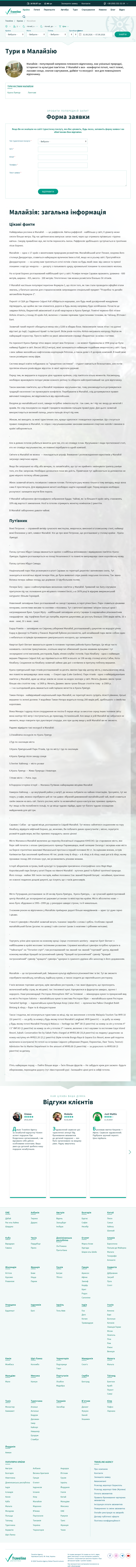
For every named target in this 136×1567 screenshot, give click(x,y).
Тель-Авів (60, 1310)
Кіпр (35, 1496)
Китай (63, 1496)
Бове (33, 1273)
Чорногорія (38, 1529)
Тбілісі (59, 1277)
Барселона (112, 1243)
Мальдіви (65, 1501)
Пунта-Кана (61, 1250)
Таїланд (9, 1520)
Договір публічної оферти (106, 1516)
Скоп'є (85, 1364)
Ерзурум (34, 1435)
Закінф (85, 1281)
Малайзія (37, 1501)
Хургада (85, 1247)
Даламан (35, 1419)
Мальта (110, 1364)
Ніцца (33, 1277)
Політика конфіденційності (107, 1520)
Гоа (83, 1310)
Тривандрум (87, 1322)
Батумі (59, 1273)
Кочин (85, 1318)
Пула (109, 1281)
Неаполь (111, 1335)
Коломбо (35, 1364)
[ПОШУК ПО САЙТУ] (24, 16)
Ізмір (33, 1423)
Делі (84, 1314)
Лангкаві (32, 92)
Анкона (110, 1310)
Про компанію (101, 1469)
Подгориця (61, 1364)
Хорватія (9, 1529)
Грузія (63, 1477)
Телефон (13, 165)
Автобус (65, 9)
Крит (84, 1289)
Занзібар (60, 1406)
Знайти (123, 34)
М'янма (36, 1511)
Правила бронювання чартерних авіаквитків (109, 1499)
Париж (34, 1281)
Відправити (48, 191)
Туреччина (10, 1525)
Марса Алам (87, 1243)
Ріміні (109, 1347)
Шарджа (9, 1226)
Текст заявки (15, 172)
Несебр (85, 1226)
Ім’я (11, 149)
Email (12, 157)
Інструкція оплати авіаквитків (108, 1504)
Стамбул (35, 1439)
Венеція (110, 1351)
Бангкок (111, 1381)
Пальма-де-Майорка (116, 1247)
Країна (8, 30)
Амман (8, 1452)
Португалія (38, 1515)
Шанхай (110, 1230)
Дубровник (112, 1273)
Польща (9, 1515)
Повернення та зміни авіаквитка (109, 1508)
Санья (110, 1222)
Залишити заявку (69, 3)
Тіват (58, 1368)
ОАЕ (62, 1511)
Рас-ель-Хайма (12, 1222)
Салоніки (86, 1297)
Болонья (111, 1318)
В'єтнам (64, 1473)
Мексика (65, 1506)
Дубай (8, 1218)
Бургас (85, 1218)
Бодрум (34, 1415)
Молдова (9, 1511)
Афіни (84, 1277)
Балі (33, 1310)
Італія (63, 1492)
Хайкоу (110, 1226)
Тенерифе (112, 1255)
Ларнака (111, 1411)
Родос (84, 1293)
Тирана (34, 1218)
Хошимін (86, 1419)
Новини (103, 9)
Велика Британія (41, 1473)
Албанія (36, 1468)
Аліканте (111, 1260)
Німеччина (10, 1477)
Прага (33, 1247)
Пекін (109, 1218)
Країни (26, 9)
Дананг (85, 1406)
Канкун (34, 1381)
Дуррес (34, 1222)
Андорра (65, 1468)
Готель (50, 30)
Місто (29, 30)
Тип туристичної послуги (20, 141)
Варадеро (9, 1243)
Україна (36, 1525)
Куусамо (9, 1277)
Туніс (63, 1520)
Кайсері (34, 1427)
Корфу (85, 1285)
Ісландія (9, 1492)
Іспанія (36, 1492)
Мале (7, 1381)
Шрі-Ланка (10, 1534)
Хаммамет (9, 1411)
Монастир (10, 1406)
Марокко (37, 1506)
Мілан (110, 1331)
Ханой (84, 1415)
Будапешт (9, 1310)
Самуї (109, 1393)
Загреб (110, 1277)
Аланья (34, 1406)
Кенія (7, 1496)
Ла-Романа (61, 1246)
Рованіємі (9, 1281)
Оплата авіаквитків (103, 1493)
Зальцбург (61, 1222)
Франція (64, 1525)
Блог (113, 9)
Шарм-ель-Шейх (89, 1252)
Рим (109, 1343)
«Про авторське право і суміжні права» (85, 1559)
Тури (75, 9)
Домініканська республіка (17, 1482)
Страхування (88, 9)
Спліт (109, 1285)
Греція (36, 1477)
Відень (59, 1218)
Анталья (35, 1411)
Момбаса (9, 1364)
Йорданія (65, 1487)
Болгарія (9, 1473)
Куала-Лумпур (13, 92)
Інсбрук (59, 1226)
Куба (7, 1501)
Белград (86, 1381)
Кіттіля (8, 1273)
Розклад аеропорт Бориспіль (108, 1485)
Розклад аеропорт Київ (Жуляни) (110, 1489)
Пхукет (110, 1389)
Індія (7, 1487)
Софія (84, 1222)
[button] (50, 9)
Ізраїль (64, 1482)
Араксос (85, 1273)
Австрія (8, 1468)
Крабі (109, 1385)
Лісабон (60, 1381)
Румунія (64, 1515)
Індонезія (37, 1487)
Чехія (63, 1529)
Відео (122, 9)
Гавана (8, 1247)
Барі (109, 1314)
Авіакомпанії (100, 1481)
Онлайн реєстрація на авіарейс (109, 1512)
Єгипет (36, 1482)
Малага (110, 1252)
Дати (79, 30)
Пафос (110, 1406)
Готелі (37, 9)
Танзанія (37, 1520)
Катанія (110, 1322)
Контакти (86, 3)
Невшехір (35, 1431)
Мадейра (60, 1385)
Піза (109, 1339)
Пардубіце (36, 1243)
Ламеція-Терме (114, 1327)
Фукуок (85, 1411)
